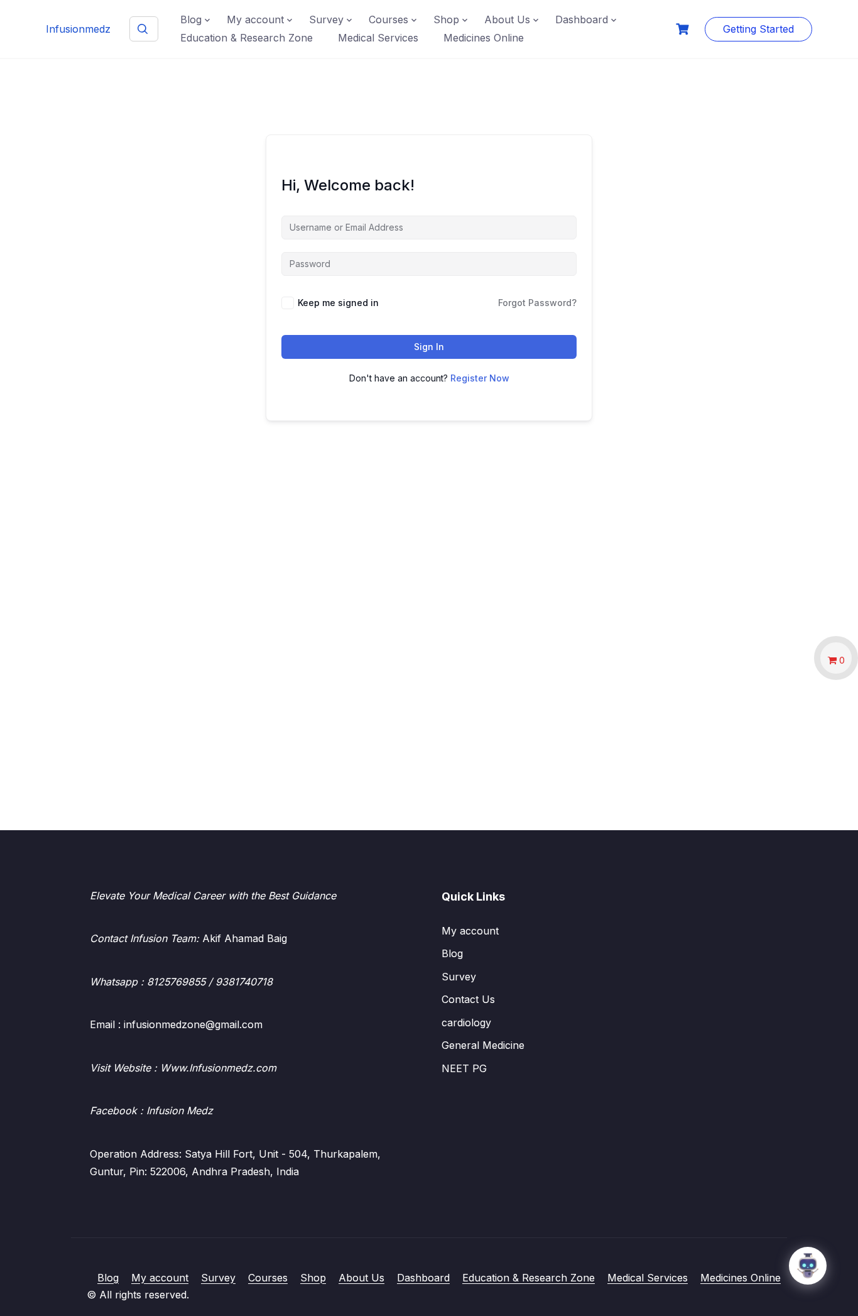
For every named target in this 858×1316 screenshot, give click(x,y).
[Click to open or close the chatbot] (808, 1266)
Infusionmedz (78, 29)
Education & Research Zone (246, 37)
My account (255, 19)
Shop (446, 19)
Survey (326, 19)
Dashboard (581, 19)
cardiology (466, 1022)
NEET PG (464, 1068)
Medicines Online (483, 37)
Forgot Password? (537, 302)
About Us (507, 19)
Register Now (479, 378)
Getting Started (758, 29)
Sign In (429, 346)
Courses (388, 19)
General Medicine (483, 1045)
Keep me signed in (338, 302)
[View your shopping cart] (684, 29)
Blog (191, 19)
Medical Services (378, 37)
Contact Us (468, 999)
